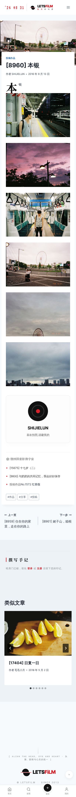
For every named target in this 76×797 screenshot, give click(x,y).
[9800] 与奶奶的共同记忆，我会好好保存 (35, 476)
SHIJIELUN (18, 73)
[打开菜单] (68, 7)
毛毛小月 (20, 670)
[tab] (31, 688)
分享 (22, 496)
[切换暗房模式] (69, 775)
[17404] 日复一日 (24, 663)
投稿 (12, 484)
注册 (39, 568)
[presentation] (38, 633)
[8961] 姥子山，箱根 (57, 518)
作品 (18, 484)
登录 (30, 568)
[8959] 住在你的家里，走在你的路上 (17, 520)
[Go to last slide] (10, 648)
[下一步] (66, 648)
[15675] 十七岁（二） (23, 468)
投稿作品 (10, 58)
